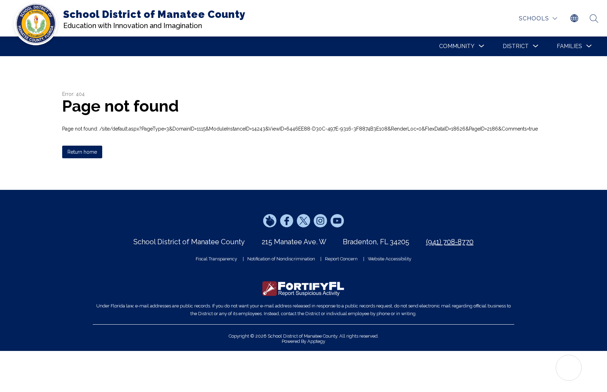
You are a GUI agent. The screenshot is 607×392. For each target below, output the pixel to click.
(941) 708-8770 (450, 242)
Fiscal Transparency (216, 258)
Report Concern (341, 258)
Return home (82, 152)
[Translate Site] (574, 18)
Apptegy (316, 341)
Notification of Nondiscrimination (281, 258)
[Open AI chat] (568, 368)
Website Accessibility (389, 258)
